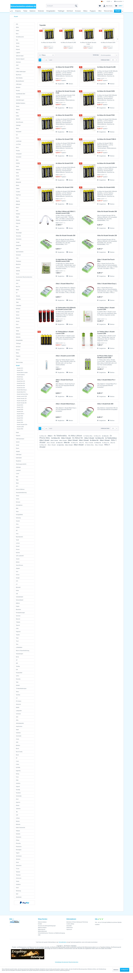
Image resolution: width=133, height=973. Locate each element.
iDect (17, 799)
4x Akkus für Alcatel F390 (64, 139)
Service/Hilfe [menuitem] (118, 1)
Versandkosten (62, 942)
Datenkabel (19, 457)
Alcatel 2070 (20, 368)
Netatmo (18, 213)
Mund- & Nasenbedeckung (22, 650)
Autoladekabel (19, 596)
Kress (17, 138)
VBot (17, 359)
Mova (17, 147)
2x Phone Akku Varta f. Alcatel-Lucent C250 (105, 356)
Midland (18, 204)
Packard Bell (19, 672)
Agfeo (17, 248)
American (18, 62)
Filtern (43, 55)
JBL (17, 811)
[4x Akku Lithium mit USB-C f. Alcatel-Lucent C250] (46, 220)
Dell (17, 669)
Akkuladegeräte (20, 723)
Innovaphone (19, 505)
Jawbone (18, 808)
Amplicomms (19, 726)
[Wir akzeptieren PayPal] (24, 903)
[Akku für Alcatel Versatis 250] (46, 244)
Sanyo (17, 495)
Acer (17, 571)
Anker (17, 172)
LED (17, 815)
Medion (18, 821)
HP (16, 660)
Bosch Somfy (19, 751)
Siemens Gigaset (20, 59)
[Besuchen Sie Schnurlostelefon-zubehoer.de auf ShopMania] (23, 921)
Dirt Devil (18, 346)
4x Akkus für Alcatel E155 (64, 163)
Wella (17, 27)
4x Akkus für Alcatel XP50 (48, 42)
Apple (17, 729)
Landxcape (18, 141)
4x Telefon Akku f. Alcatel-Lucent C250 (106, 308)
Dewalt (17, 546)
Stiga (17, 480)
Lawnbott (18, 470)
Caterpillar (18, 305)
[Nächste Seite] (43, 60)
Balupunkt (18, 182)
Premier (18, 90)
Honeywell (18, 131)
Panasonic (18, 837)
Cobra (17, 764)
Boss (17, 112)
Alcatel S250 (20, 422)
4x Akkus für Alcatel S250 (108, 42)
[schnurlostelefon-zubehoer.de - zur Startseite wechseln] (23, 6)
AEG (17, 717)
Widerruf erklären (42, 922)
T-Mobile (18, 622)
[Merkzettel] (100, 6)
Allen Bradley (19, 78)
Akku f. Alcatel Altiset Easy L (107, 283)
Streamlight (19, 232)
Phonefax (18, 843)
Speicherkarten (19, 251)
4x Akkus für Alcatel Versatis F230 (88, 43)
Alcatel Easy (20, 376)
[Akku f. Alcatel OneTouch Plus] (87, 268)
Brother (18, 562)
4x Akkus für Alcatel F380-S (106, 139)
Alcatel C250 (20, 407)
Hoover (18, 549)
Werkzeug (18, 890)
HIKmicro (18, 169)
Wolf (17, 894)
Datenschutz (69, 927)
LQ (16, 698)
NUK (17, 210)
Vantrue (18, 267)
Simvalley (18, 299)
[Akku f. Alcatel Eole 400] (87, 412)
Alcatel (18, 365)
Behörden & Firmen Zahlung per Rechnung (77, 922)
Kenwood (18, 255)
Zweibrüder (19, 897)
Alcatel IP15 (20, 420)
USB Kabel (18, 454)
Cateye (17, 188)
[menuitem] (62, 6)
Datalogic (18, 125)
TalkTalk (18, 270)
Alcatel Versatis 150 (22, 398)
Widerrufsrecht (41, 929)
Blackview (18, 609)
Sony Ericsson (19, 565)
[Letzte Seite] (46, 60)
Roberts (18, 49)
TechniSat (18, 236)
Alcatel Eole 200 (21, 383)
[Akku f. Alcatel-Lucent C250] (46, 364)
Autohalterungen (20, 100)
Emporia (18, 327)
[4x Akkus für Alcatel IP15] (46, 123)
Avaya (17, 739)
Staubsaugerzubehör (21, 464)
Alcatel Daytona (21, 374)
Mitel (17, 508)
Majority (18, 201)
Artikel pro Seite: (105, 60)
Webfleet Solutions (20, 103)
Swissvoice (18, 865)
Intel (17, 24)
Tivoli (17, 641)
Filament (18, 435)
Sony (17, 524)
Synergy (18, 97)
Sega (17, 638)
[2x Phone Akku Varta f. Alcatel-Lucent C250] (87, 364)
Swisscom (18, 704)
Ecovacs (18, 349)
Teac (17, 644)
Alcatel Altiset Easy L (22, 390)
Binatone (18, 87)
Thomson (18, 875)
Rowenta (18, 679)
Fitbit (17, 780)
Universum (18, 878)
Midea (17, 353)
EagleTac (18, 770)
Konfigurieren (124, 969)
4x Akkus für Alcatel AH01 (106, 187)
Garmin (18, 442)
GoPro (17, 676)
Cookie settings (70, 924)
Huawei (18, 521)
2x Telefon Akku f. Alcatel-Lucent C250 (106, 332)
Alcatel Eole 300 (21, 385)
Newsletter (69, 925)
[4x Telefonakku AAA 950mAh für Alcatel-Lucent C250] (46, 316)
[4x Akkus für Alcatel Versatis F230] (88, 34)
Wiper (17, 483)
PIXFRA (18, 163)
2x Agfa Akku (60, 445)
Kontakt (40, 924)
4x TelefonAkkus (111, 438)
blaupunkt (18, 245)
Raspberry (18, 461)
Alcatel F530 (20, 418)
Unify (17, 628)
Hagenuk (18, 631)
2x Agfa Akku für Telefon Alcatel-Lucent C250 (64, 260)
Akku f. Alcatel (66, 438)
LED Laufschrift (19, 555)
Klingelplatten (19, 340)
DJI (17, 134)
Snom (17, 862)
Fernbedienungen (20, 612)
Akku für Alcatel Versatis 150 (107, 235)
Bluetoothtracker (20, 81)
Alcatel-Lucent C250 (22, 396)
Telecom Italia (19, 362)
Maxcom (18, 619)
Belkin (17, 289)
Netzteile (18, 834)
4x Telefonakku (60, 436)
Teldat (17, 330)
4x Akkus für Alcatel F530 (106, 115)
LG (16, 584)
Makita (17, 707)
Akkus (17, 691)
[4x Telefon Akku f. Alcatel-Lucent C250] (87, 316)
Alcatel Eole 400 (21, 387)
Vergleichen (60, 83)
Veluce (17, 315)
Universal (18, 713)
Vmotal (17, 242)
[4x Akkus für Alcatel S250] (108, 34)
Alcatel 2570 (20, 370)
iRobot (17, 805)
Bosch (17, 748)
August (17, 179)
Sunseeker (18, 157)
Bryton (17, 185)
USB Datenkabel (20, 438)
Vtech (17, 887)
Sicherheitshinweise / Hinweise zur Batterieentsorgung (51, 933)
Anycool (18, 280)
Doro (17, 324)
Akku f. (50, 436)
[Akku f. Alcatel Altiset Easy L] (87, 292)
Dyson (17, 448)
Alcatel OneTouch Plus (22, 394)
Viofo (17, 258)
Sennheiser (19, 856)
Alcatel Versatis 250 (22, 400)
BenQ (17, 657)
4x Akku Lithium (75, 436)
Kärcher (18, 552)
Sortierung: (96, 55)
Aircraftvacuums (20, 36)
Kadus (17, 30)
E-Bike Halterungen (21, 71)
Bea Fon (18, 286)
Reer (17, 226)
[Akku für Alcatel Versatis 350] (87, 220)
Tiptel (17, 302)
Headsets (18, 792)
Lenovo (18, 543)
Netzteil (18, 685)
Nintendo (18, 337)
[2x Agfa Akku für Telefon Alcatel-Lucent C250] (46, 268)
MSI (17, 663)
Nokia (17, 590)
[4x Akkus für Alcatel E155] (46, 171)
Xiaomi (17, 559)
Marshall (18, 119)
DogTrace (18, 195)
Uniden (18, 527)
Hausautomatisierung (21, 492)
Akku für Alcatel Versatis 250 (65, 235)
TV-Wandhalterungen (21, 688)
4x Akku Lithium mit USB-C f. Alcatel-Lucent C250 (65, 212)
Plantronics (18, 846)
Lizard (17, 473)
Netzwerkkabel (19, 600)
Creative (18, 191)
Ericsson (18, 502)
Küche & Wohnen (20, 489)
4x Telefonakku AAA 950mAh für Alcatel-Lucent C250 (66, 308)
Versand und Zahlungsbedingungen (47, 925)
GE (16, 530)
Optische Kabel (19, 55)
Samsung (18, 517)
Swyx (17, 511)
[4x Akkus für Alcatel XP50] (48, 34)
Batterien (18, 334)
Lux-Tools (18, 144)
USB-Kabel (18, 84)
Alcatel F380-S (20, 413)
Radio (17, 432)
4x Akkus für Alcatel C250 (64, 187)
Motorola (18, 824)
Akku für (67, 442)
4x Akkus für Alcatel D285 (106, 163)
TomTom (18, 694)
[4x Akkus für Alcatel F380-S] (87, 147)
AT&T (17, 65)
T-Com (17, 868)
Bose (17, 33)
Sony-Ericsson (19, 122)
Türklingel (18, 343)
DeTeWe (18, 767)
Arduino (18, 109)
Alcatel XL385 (20, 426)
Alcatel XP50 (20, 429)
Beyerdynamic (19, 536)
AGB (39, 935)
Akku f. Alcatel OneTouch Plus (106, 260)
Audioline (18, 732)
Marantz (18, 318)
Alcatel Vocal (20, 379)
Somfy (17, 445)
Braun (17, 755)
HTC (17, 581)
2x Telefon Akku (88, 436)
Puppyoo (18, 356)
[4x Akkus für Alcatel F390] (46, 147)
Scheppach (19, 153)
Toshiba (18, 666)
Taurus (17, 46)
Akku (17, 720)
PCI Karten (18, 701)
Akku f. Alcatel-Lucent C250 (65, 356)
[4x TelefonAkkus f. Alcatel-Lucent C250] (46, 340)
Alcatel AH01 (20, 405)
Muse (17, 207)
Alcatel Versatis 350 (22, 403)
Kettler (17, 115)
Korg (17, 198)
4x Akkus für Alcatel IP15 (64, 115)
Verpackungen (19, 653)
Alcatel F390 (20, 416)
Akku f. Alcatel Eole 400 (105, 404)
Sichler (17, 311)
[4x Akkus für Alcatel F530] (87, 123)
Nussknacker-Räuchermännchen (24, 277)
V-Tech (17, 68)
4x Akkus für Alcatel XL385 (68, 42)
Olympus (18, 220)
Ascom (17, 321)
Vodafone (18, 884)
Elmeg (17, 773)
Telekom (18, 871)
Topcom (18, 625)
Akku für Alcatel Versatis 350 (107, 211)
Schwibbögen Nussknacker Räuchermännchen (66, 962)
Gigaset (18, 786)
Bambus (18, 745)
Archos (17, 574)
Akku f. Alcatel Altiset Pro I (65, 283)
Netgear (18, 830)
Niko (17, 476)
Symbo (17, 43)
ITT (16, 293)
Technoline (18, 239)
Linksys (18, 818)
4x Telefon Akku (89, 445)
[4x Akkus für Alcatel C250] (46, 195)
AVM (17, 742)
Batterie (18, 603)
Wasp (17, 128)
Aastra (17, 499)
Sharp (17, 229)
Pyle (17, 40)
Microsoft (18, 587)
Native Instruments (20, 827)
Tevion (17, 274)
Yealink (18, 634)
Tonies (17, 106)
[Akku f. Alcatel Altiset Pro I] (46, 292)
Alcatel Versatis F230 (22, 424)
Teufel (17, 540)
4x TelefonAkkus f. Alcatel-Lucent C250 (65, 332)
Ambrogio (18, 467)
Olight (17, 217)
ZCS (17, 486)
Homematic (19, 796)
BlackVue (18, 264)
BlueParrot (18, 74)
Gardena (18, 783)
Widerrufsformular (42, 931)
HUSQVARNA (19, 514)
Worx (17, 160)
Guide (17, 166)
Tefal (17, 682)
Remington (18, 849)
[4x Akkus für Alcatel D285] (87, 171)
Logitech (18, 52)
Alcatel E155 (20, 411)
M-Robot (18, 308)
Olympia (18, 296)
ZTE (17, 593)
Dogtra (17, 606)
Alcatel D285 (20, 409)
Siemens (18, 859)
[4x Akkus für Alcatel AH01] (87, 195)
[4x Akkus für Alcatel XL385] (68, 34)
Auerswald (18, 736)
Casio (17, 761)
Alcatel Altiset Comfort (22, 372)
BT (16, 758)
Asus (17, 533)
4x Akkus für (43, 436)
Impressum (69, 929)
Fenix (17, 777)
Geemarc (18, 615)
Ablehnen (115, 969)
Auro (17, 283)
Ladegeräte (19, 710)
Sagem (17, 853)
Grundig (18, 789)
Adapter (18, 451)
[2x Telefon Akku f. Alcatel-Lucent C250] (87, 340)
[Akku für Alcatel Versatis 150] (87, 244)
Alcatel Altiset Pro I (21, 392)
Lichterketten (19, 647)
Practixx (18, 150)
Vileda (17, 881)
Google (18, 578)
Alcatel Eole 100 (21, 381)
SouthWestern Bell (20, 93)
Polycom (18, 223)
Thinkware (18, 261)
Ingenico (18, 802)
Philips (17, 840)
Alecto (17, 176)
